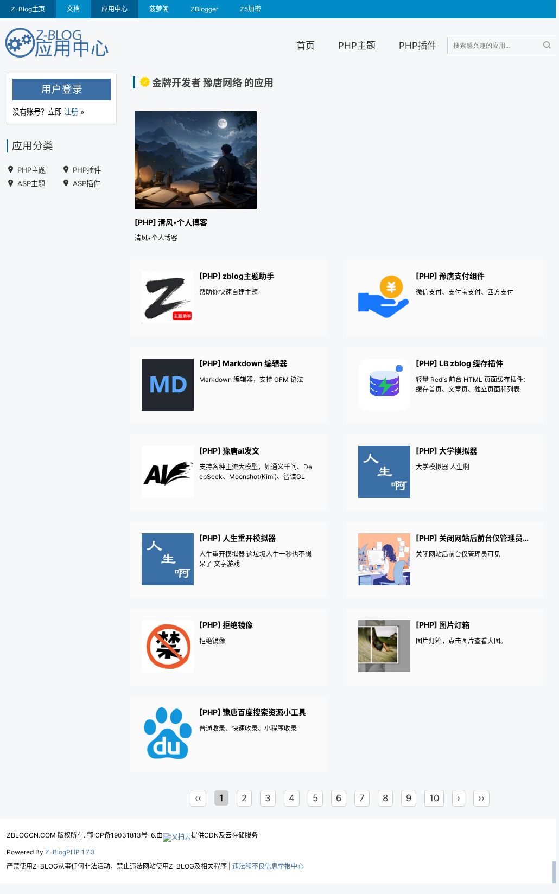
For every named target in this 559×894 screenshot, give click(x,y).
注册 (71, 111)
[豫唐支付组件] (445, 298)
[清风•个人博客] (196, 179)
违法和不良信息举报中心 (268, 866)
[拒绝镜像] (229, 647)
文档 (73, 9)
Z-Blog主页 (28, 9)
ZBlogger (204, 9)
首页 (305, 45)
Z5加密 (250, 9)
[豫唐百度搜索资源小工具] (229, 735)
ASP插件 (86, 183)
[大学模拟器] (445, 473)
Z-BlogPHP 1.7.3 (70, 852)
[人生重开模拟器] (229, 560)
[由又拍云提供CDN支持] (177, 835)
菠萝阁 (159, 9)
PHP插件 (417, 45)
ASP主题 (31, 183)
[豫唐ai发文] (229, 473)
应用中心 (114, 9)
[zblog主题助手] (229, 298)
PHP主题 (357, 45)
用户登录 (61, 89)
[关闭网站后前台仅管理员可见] (445, 560)
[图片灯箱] (445, 647)
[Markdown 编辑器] (229, 386)
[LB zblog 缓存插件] (445, 386)
